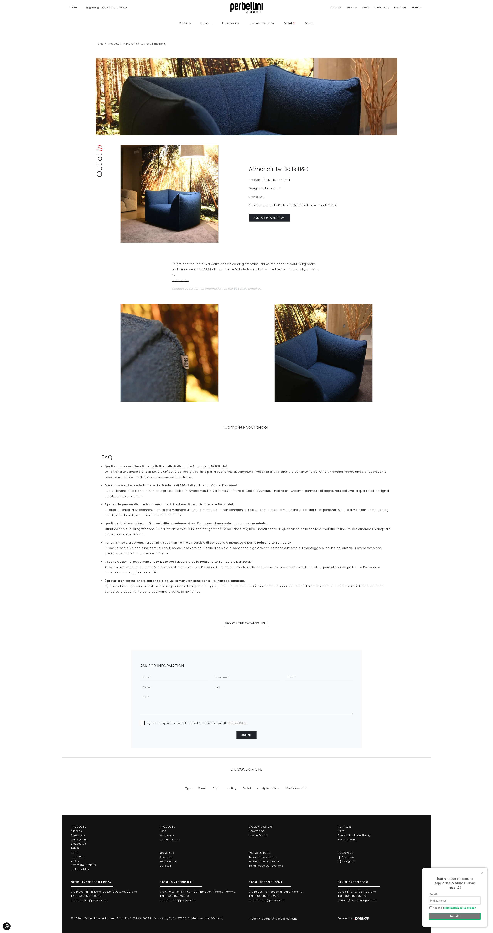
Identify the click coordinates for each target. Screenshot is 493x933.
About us (335, 7)
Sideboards (78, 843)
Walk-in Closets (170, 839)
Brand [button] (202, 788)
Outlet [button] (247, 788)
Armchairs (130, 43)
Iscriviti (455, 916)
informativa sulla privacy (460, 907)
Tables (75, 848)
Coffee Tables (80, 869)
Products (113, 43)
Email (433, 894)
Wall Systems (79, 839)
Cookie (266, 918)
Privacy (253, 918)
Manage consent (286, 918)
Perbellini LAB (168, 861)
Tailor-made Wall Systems (266, 865)
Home (99, 43)
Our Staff (165, 865)
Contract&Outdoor (261, 23)
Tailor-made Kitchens (263, 857)
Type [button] (188, 788)
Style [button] (216, 788)
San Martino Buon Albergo (355, 835)
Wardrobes (167, 835)
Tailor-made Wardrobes (264, 861)
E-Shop (417, 7)
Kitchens (185, 23)
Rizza (341, 831)
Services (351, 7)
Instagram (348, 861)
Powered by (346, 918)
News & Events (258, 835)
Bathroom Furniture (83, 865)
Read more (180, 280)
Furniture (206, 23)
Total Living (381, 7)
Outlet (289, 23)
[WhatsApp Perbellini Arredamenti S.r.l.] (7, 926)
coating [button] (231, 788)
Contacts (400, 7)
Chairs (75, 860)
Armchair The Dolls (153, 43)
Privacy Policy (238, 723)
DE (75, 7)
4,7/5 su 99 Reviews (114, 7)
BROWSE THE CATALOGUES (244, 623)
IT (70, 7)
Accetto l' (454, 907)
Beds (163, 831)
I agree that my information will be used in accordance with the (196, 723)
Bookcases (78, 835)
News (365, 7)
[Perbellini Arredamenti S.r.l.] (246, 7)
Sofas (74, 852)
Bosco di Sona (347, 839)
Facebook (347, 857)
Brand (309, 23)
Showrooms (256, 831)
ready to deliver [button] (268, 788)
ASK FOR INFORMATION (269, 217)
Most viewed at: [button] (297, 788)
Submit (246, 735)
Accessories (230, 23)
